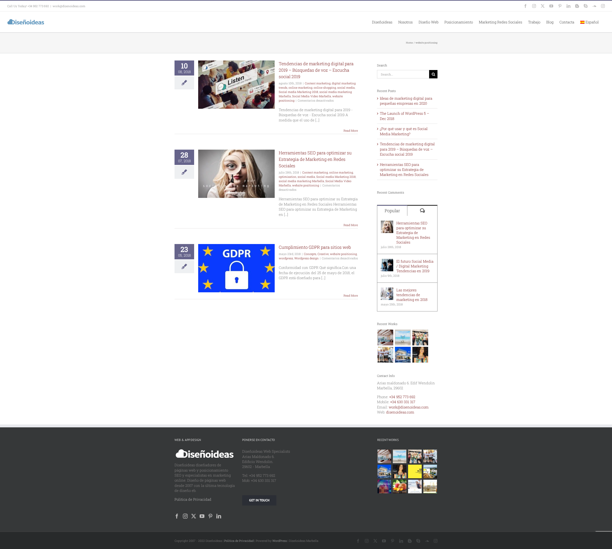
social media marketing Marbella (301, 181)
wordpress (286, 258)
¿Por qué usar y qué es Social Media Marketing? (404, 131)
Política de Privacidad (239, 541)
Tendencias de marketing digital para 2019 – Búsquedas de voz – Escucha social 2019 (316, 70)
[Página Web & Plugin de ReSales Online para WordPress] (402, 337)
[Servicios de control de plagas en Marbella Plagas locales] (385, 354)
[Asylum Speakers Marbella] (384, 486)
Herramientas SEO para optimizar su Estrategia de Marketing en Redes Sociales (315, 159)
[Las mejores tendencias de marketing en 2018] (387, 290)
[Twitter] (193, 516)
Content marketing (318, 83)
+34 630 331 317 (402, 401)
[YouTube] (202, 516)
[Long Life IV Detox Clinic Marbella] (415, 486)
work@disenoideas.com (69, 6)
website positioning (305, 185)
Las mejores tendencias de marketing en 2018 (411, 295)
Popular (392, 210)
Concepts (310, 254)
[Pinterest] (210, 516)
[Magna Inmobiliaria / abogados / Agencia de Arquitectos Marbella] (402, 354)
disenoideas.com (400, 412)
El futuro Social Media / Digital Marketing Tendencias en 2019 (414, 266)
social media (346, 87)
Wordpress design (306, 258)
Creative (323, 254)
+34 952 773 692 (402, 396)
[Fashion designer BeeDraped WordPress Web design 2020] (420, 354)
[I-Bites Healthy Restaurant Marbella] (430, 486)
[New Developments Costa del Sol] (430, 471)
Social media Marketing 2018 (298, 92)
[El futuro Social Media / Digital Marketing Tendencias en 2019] (387, 261)
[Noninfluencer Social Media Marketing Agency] (415, 471)
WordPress (279, 541)
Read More (351, 130)
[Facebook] (177, 516)
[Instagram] (185, 516)
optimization (287, 177)
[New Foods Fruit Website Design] (400, 486)
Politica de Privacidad (193, 499)
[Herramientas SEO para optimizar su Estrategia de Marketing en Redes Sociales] (387, 223)
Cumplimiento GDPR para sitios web (315, 247)
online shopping (325, 87)
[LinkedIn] (218, 516)
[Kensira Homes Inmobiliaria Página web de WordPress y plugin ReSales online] (385, 337)
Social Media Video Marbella (311, 96)
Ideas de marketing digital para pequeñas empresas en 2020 (406, 101)
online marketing (300, 87)
